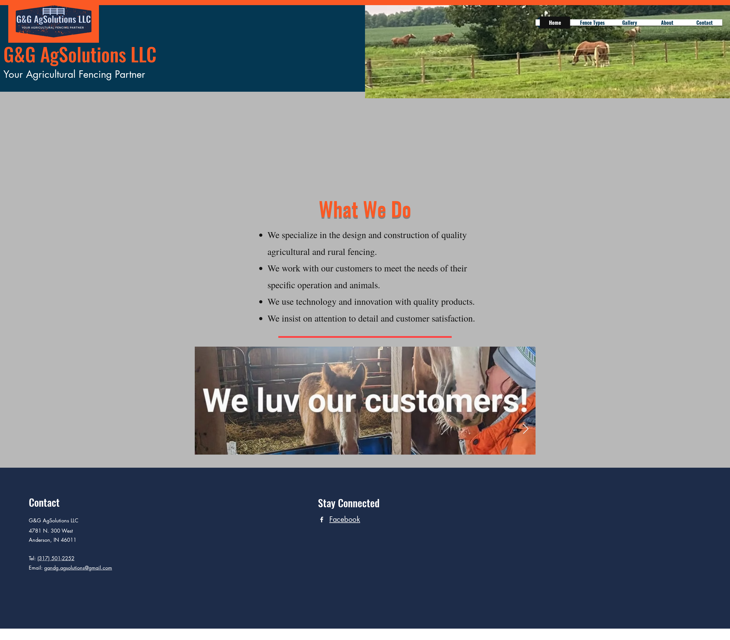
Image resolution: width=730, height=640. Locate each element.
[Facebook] (321, 519)
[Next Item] (525, 429)
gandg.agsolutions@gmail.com (78, 567)
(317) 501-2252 (55, 558)
